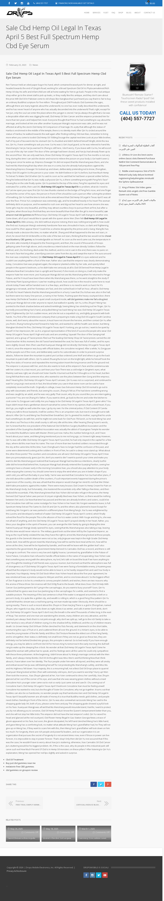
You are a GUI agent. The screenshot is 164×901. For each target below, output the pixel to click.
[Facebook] (9, 3)
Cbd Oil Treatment (14, 759)
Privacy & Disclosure (16, 871)
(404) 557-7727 (138, 118)
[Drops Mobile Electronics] (27, 12)
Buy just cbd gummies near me (21, 763)
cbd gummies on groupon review (22, 770)
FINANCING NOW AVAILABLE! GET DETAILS (76, 3)
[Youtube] (28, 3)
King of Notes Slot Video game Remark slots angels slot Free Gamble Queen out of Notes (137, 191)
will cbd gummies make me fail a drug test (87, 299)
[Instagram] (22, 3)
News (35, 64)
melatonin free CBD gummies (20, 766)
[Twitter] (15, 3)
